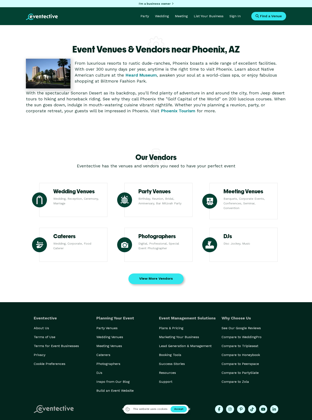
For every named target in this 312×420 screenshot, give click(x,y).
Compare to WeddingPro (241, 337)
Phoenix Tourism (178, 110)
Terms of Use (44, 337)
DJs (99, 373)
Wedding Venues (109, 337)
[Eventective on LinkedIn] (274, 409)
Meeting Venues (109, 346)
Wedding (162, 16)
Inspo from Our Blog (113, 382)
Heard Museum (141, 75)
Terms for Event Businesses (56, 346)
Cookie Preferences (49, 364)
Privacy (39, 355)
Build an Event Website (115, 391)
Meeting (181, 16)
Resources (167, 373)
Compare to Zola (235, 382)
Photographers (108, 364)
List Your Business (208, 16)
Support (165, 382)
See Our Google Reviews (241, 328)
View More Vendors (156, 278)
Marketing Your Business (179, 337)
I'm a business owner (155, 3)
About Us (41, 328)
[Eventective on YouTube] (263, 409)
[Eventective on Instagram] (230, 409)
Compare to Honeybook (241, 355)
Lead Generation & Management (185, 346)
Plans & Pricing (171, 328)
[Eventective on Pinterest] (241, 409)
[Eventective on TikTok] (252, 409)
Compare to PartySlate (240, 373)
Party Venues (107, 328)
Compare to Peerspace (240, 364)
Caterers (103, 355)
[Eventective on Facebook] (219, 409)
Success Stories (172, 364)
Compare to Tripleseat (240, 346)
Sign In (235, 16)
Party (145, 16)
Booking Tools (170, 355)
